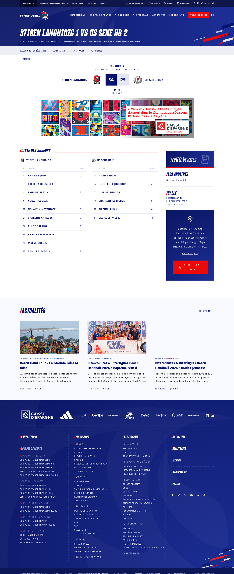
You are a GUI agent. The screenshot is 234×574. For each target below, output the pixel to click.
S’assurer (79, 460)
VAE (76, 526)
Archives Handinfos (134, 536)
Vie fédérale (140, 15)
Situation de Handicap (86, 518)
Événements (176, 15)
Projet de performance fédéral (91, 464)
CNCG (125, 488)
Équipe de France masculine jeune (38, 511)
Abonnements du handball (137, 456)
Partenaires (55, 3)
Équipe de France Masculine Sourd (39, 475)
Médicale (128, 515)
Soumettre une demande (87, 551)
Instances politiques (134, 466)
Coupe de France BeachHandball (49, 358)
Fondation (92, 3)
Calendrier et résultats (33, 50)
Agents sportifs (131, 484)
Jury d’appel (129, 518)
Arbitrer (79, 452)
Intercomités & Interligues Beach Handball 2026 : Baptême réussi (113, 365)
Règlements (129, 529)
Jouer (79, 444)
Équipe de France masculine (35, 460)
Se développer (82, 482)
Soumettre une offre (86, 548)
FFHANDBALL (131, 444)
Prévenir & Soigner (84, 456)
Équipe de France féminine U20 (36, 489)
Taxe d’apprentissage (85, 534)
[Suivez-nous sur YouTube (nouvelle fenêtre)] (205, 3)
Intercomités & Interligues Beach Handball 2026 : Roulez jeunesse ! (181, 365)
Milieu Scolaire (82, 468)
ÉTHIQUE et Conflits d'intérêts (139, 499)
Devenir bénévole (83, 493)
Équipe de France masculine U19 (37, 468)
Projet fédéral (131, 452)
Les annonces (81, 544)
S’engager (82, 477)
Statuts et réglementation (137, 503)
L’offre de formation (86, 511)
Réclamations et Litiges (136, 511)
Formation (44, 3)
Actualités (158, 15)
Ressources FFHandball (90, 557)
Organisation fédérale (138, 462)
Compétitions (77, 15)
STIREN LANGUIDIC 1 (75, 80)
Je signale (102, 3)
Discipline (128, 496)
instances (27, 3)
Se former (82, 506)
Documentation (133, 524)
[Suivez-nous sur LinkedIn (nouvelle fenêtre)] (209, 3)
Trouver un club (83, 471)
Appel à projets (82, 501)
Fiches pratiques (132, 544)
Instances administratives (137, 470)
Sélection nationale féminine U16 (38, 497)
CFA (76, 522)
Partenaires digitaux (85, 497)
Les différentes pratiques (88, 448)
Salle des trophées (30, 539)
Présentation (130, 448)
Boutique (65, 3)
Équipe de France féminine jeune (37, 525)
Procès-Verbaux (131, 532)
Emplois (82, 3)
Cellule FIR (80, 530)
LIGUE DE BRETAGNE (68, 42)
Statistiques (77, 50)
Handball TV (180, 472)
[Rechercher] (212, 15)
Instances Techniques (135, 474)
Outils (74, 3)
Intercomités (175, 358)
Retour (26, 59)
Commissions (132, 480)
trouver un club (198, 15)
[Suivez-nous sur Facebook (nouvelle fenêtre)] (194, 3)
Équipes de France (100, 15)
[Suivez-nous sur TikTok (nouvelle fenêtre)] (213, 3)
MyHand (177, 460)
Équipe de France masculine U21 (37, 464)
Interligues (107, 358)
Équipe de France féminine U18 (36, 493)
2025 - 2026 (45, 42)
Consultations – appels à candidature (143, 548)
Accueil (23, 42)
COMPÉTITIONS (130, 492)
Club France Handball (32, 535)
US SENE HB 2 (154, 80)
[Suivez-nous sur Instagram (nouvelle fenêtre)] (198, 3)
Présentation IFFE (83, 515)
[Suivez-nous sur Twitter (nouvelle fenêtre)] (202, 3)
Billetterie (179, 448)
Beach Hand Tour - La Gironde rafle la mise (49, 365)
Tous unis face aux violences (90, 489)
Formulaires (130, 540)
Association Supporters (33, 543)
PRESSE (176, 484)
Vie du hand (122, 15)
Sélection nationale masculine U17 (39, 471)
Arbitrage (128, 507)
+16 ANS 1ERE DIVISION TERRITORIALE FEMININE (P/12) (95, 42)
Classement (59, 50)
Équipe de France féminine (34, 485)
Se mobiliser (81, 485)
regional (54, 42)
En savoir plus (190, 253)
